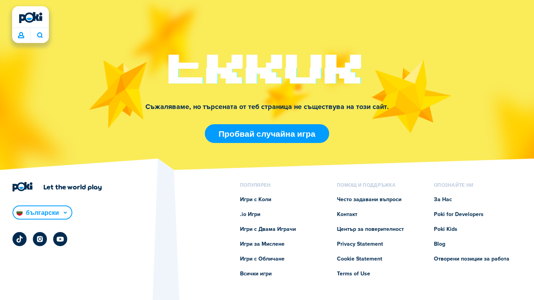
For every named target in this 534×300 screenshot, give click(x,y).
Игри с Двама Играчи (268, 229)
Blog (439, 244)
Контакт (347, 214)
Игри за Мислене (262, 244)
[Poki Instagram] (40, 239)
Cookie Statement (359, 259)
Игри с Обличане (262, 259)
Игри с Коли (255, 199)
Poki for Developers (459, 214)
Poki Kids (445, 229)
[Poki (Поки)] (30, 17)
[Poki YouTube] (60, 239)
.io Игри (250, 214)
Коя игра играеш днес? (39, 35)
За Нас (443, 199)
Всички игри (256, 274)
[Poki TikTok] (20, 239)
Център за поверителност (370, 229)
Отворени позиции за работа (471, 259)
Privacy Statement (360, 244)
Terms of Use (353, 274)
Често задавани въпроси (369, 199)
